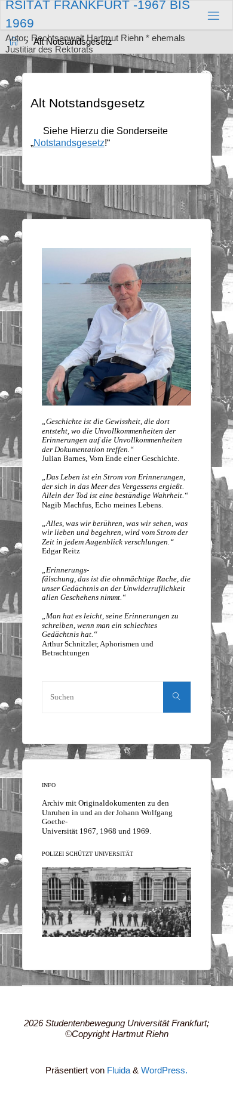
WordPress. (164, 1070)
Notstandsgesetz (69, 142)
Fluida (117, 1070)
